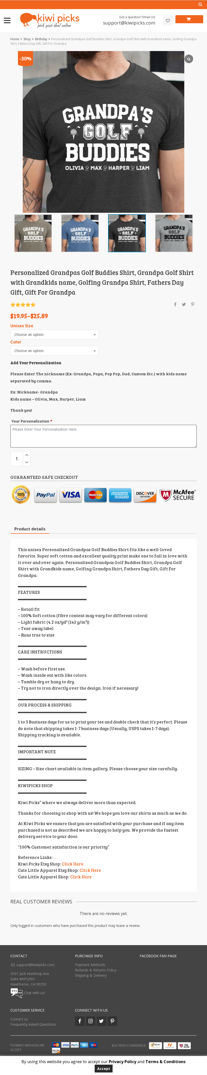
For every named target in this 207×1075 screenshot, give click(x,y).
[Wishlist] (168, 20)
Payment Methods (90, 964)
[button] (54, 334)
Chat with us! (34, 992)
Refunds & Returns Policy (95, 970)
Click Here (72, 864)
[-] (27, 462)
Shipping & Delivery (91, 975)
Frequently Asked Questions (33, 1024)
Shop (27, 39)
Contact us (19, 1019)
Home (14, 39)
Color (15, 342)
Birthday (41, 39)
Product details (29, 529)
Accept (103, 1068)
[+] (27, 455)
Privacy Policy (122, 1061)
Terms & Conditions (165, 1061)
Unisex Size (21, 326)
